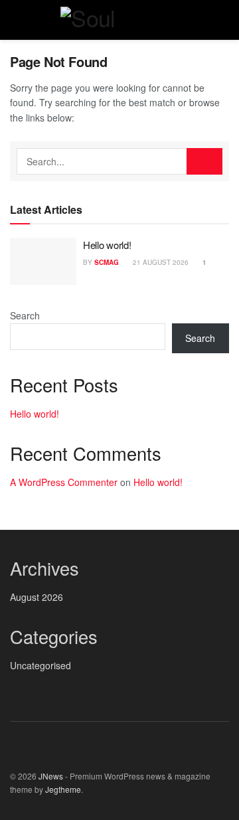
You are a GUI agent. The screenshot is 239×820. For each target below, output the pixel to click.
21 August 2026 (160, 262)
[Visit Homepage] (119, 20)
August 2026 (36, 597)
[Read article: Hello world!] (43, 262)
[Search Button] (223, 20)
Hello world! (107, 245)
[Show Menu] (15, 20)
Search (25, 315)
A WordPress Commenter (64, 482)
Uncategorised (40, 665)
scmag (106, 262)
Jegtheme (63, 789)
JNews (51, 775)
